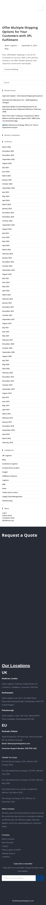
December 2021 (8, 307)
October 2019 (7, 385)
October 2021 (7, 315)
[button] (40, 7)
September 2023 (8, 225)
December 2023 (8, 213)
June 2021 (5, 332)
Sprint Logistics (11, 45)
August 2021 (7, 323)
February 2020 (7, 373)
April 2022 (5, 290)
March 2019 (6, 414)
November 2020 (8, 344)
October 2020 (7, 348)
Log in (4, 513)
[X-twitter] (23, 895)
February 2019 (7, 418)
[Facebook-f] (18, 895)
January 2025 (7, 180)
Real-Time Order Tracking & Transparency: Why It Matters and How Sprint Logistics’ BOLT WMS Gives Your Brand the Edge (21, 118)
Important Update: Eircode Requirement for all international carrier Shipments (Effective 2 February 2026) (21, 109)
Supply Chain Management (12, 496)
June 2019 (5, 401)
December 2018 (8, 426)
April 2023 (5, 245)
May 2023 (5, 241)
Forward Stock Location (11, 468)
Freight (5, 472)
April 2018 (5, 434)
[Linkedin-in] (27, 895)
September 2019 (8, 389)
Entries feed (7, 515)
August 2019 (7, 393)
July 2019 (5, 397)
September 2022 (8, 270)
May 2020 (5, 364)
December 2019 (8, 377)
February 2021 (7, 340)
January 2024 (7, 208)
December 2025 (8, 151)
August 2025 (7, 163)
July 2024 (5, 192)
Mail (3, 484)
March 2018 (6, 438)
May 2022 (5, 286)
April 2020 (5, 368)
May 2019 (5, 405)
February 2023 (7, 254)
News (4, 488)
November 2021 (8, 311)
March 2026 (6, 147)
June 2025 (5, 171)
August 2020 (7, 356)
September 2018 (8, 430)
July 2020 (5, 360)
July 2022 (5, 278)
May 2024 (5, 196)
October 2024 (7, 184)
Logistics (5, 480)
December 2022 (8, 262)
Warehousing (7, 501)
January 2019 (7, 422)
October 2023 (7, 221)
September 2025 (8, 159)
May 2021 (5, 336)
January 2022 (7, 303)
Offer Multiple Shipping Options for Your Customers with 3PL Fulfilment (20, 33)
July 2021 (5, 327)
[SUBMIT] (40, 878)
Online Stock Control (10, 492)
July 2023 (5, 233)
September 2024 (8, 188)
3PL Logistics (7, 455)
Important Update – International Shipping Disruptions (22, 96)
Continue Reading (13, 68)
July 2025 (5, 167)
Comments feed (8, 518)
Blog (6, 48)
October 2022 (7, 266)
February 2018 (7, 442)
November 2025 (8, 155)
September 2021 (8, 319)
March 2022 (6, 295)
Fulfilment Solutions (9, 476)
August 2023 (7, 229)
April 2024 (5, 200)
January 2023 (7, 258)
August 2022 (7, 274)
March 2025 (6, 176)
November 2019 (8, 381)
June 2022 (5, 282)
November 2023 (8, 217)
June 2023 (5, 237)
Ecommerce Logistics (10, 464)
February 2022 (7, 299)
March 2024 (6, 204)
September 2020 (8, 352)
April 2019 (5, 409)
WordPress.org (8, 520)
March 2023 (6, 249)
